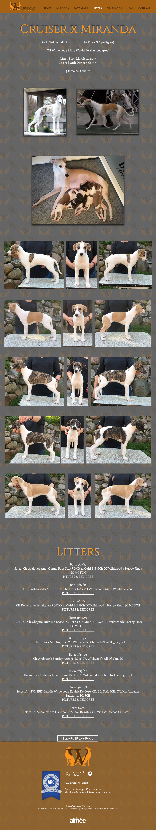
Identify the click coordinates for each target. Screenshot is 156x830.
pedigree (107, 42)
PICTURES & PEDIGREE (78, 609)
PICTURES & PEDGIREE (78, 630)
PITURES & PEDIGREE (78, 576)
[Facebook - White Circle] (90, 773)
